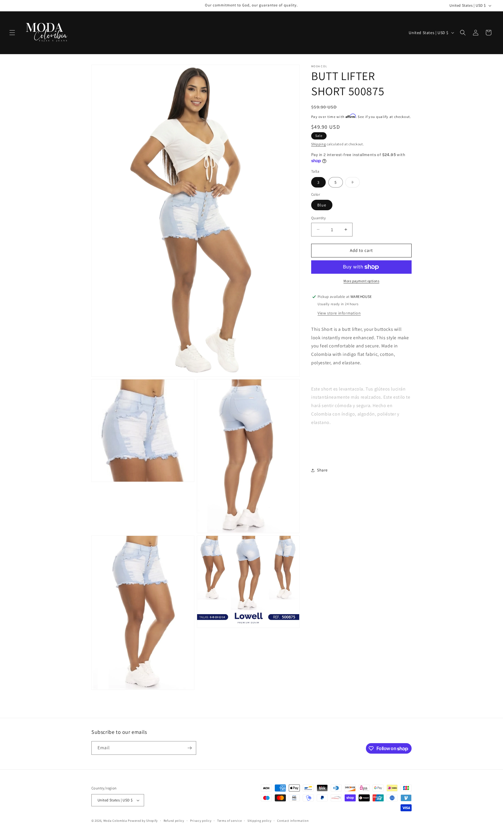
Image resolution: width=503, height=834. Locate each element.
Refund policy (174, 820)
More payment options (361, 281)
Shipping (318, 144)
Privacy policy (201, 820)
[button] (12, 32)
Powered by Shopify (143, 821)
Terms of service (229, 820)
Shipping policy (259, 820)
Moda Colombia (115, 821)
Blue (321, 205)
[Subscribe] (189, 748)
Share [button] (322, 470)
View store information (339, 312)
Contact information (293, 820)
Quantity (318, 217)
